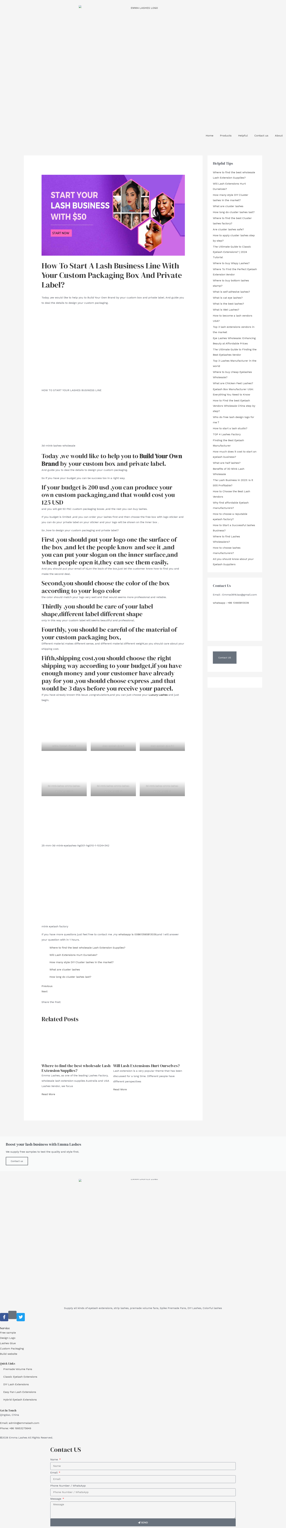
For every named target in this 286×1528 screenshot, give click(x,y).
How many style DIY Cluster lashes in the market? (81, 962)
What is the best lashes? (228, 303)
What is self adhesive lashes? (231, 291)
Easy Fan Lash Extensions (19, 1392)
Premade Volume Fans (17, 1369)
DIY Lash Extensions (16, 1384)
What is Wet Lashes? (226, 309)
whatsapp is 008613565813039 (137, 934)
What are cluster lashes (64, 969)
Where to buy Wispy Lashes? (231, 263)
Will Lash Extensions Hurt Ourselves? (73, 954)
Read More (48, 1094)
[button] (225, 657)
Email (54, 1472)
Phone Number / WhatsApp (68, 1485)
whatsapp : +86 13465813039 (231, 602)
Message (56, 1498)
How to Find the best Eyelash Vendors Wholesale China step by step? (234, 406)
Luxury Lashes (158, 694)
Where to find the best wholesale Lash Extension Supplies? (87, 947)
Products (226, 135)
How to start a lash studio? (230, 428)
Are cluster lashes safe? (228, 229)
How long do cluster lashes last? (70, 976)
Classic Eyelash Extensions (20, 1376)
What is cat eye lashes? (228, 297)
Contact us (261, 135)
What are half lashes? (226, 462)
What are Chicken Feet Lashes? (233, 383)
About (279, 135)
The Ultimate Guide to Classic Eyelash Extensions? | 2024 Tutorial (232, 252)
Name (54, 1459)
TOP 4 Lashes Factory (227, 434)
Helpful (243, 135)
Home (209, 135)
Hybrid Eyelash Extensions (20, 1399)
